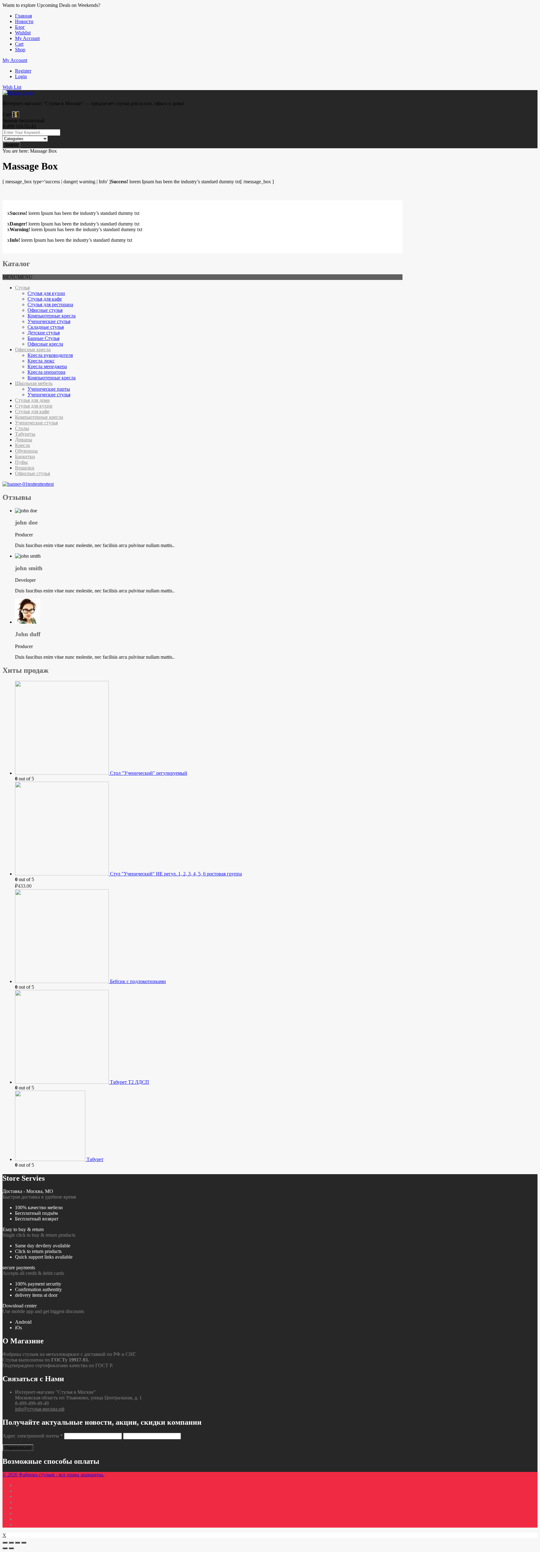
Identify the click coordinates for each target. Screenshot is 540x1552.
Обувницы (26, 451)
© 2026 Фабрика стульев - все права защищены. (53, 1474)
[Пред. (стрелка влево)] (5, 1548)
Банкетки (25, 456)
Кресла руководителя (50, 355)
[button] (17, 277)
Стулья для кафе (45, 299)
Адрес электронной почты (32, 1435)
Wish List (11, 87)
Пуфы (21, 462)
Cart (19, 44)
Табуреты (25, 434)
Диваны (23, 439)
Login (21, 76)
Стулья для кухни (46, 293)
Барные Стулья (43, 338)
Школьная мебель (33, 383)
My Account (27, 38)
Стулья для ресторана (50, 304)
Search (11, 145)
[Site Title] (18, 92)
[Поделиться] (11, 1543)
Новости (24, 21)
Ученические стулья (49, 321)
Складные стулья (46, 327)
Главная (23, 15)
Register (23, 71)
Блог (20, 27)
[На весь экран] (17, 1543)
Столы (22, 428)
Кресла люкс (41, 360)
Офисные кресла (45, 344)
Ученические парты (49, 389)
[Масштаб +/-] (23, 1543)
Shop (20, 49)
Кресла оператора (46, 372)
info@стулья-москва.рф (39, 1409)
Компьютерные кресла (52, 315)
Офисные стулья (45, 310)
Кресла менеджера (47, 366)
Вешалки (24, 467)
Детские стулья (44, 332)
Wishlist (23, 32)
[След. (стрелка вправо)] (11, 1548)
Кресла (22, 445)
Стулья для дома (32, 400)
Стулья (22, 287)
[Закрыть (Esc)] (5, 1543)
